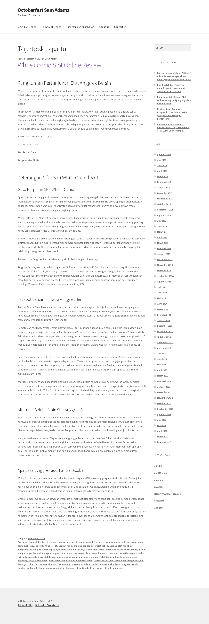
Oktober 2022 (164, 403)
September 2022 (165, 408)
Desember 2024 (164, 259)
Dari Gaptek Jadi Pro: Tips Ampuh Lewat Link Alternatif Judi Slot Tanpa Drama (171, 88)
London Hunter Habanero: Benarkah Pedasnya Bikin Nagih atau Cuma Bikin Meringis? (173, 127)
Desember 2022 (164, 392)
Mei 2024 (161, 298)
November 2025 (165, 198)
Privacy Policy (25, 605)
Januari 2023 (163, 386)
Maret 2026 (162, 176)
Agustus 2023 (164, 348)
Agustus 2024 (164, 281)
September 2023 (165, 342)
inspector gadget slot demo (97, 556)
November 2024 (165, 265)
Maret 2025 (162, 242)
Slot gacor (159, 507)
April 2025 (162, 237)
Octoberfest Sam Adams (43, 10)
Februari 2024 (164, 314)
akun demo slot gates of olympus (40, 542)
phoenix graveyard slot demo (32, 560)
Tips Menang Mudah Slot (80, 26)
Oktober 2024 (164, 270)
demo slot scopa (75, 553)
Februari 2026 (164, 182)
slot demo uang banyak (122, 564)
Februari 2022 (164, 442)
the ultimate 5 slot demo (89, 568)
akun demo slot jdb (68, 542)
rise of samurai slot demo (79, 560)
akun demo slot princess (91, 542)
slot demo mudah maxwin (66, 564)
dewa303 (158, 486)
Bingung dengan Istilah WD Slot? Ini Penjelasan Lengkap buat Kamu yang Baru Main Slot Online (174, 76)
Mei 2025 (161, 231)
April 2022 (162, 431)
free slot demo (46, 556)
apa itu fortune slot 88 (45, 545)
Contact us (120, 26)
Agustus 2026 (164, 154)
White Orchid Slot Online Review (59, 65)
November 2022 (165, 397)
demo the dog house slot (131, 553)
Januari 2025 (163, 254)
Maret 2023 (162, 375)
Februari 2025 (164, 248)
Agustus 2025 (164, 215)
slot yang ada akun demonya (60, 568)
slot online (159, 479)
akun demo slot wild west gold (121, 542)
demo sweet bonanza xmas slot (101, 553)
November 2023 (165, 331)
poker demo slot (56, 560)
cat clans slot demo (94, 549)
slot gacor (159, 500)
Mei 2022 (161, 425)
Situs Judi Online (27, 26)
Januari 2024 (163, 320)
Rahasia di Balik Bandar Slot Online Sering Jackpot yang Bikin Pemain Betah (174, 100)
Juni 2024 (162, 292)
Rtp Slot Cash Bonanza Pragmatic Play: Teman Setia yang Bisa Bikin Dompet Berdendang (172, 113)
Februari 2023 (164, 381)
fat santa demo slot (28, 556)
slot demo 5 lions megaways (124, 560)
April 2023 (162, 370)
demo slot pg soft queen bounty (122, 549)
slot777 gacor (161, 473)
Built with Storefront (47, 605)
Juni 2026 (162, 165)
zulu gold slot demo (113, 568)
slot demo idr (45, 564)
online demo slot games (125, 556)
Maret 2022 (162, 436)
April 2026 (162, 170)
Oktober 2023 (164, 336)
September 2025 (165, 209)
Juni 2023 (162, 359)
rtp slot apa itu (101, 560)
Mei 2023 (161, 364)
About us (104, 26)
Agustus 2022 (164, 414)
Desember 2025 (164, 193)
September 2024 (165, 276)
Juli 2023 (161, 353)
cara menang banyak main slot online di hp (61, 549)
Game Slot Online (51, 26)
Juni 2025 (162, 226)
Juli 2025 (161, 220)
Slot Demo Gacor (36, 538)
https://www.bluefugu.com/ (168, 493)
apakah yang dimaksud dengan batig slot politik (83, 545)
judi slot (158, 466)
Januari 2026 (163, 187)
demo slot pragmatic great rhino (49, 553)
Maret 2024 (162, 309)
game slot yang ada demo (68, 556)
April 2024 (162, 303)
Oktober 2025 (164, 204)
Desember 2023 (164, 325)
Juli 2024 (161, 287)
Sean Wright (51, 58)
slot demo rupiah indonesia (95, 564)
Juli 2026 (161, 159)
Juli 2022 (161, 419)
